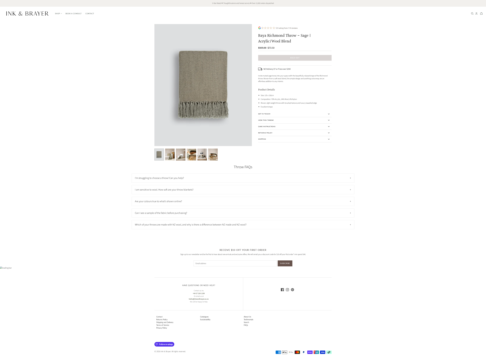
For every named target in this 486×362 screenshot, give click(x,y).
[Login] (476, 13)
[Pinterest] (292, 289)
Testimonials (248, 319)
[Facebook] (282, 289)
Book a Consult (74, 14)
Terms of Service (162, 325)
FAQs (246, 325)
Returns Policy (161, 319)
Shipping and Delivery (164, 322)
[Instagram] (287, 289)
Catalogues (204, 317)
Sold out (294, 58)
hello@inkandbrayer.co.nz (199, 299)
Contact (89, 14)
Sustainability (205, 319)
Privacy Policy (161, 328)
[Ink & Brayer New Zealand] (27, 13)
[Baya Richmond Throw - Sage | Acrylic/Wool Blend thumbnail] (159, 154)
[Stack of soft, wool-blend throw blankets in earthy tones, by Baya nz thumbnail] (213, 154)
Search (246, 322)
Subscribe (285, 263)
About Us (247, 317)
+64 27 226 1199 (199, 293)
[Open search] (472, 13)
